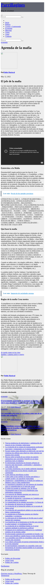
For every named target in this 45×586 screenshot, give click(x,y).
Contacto (8, 36)
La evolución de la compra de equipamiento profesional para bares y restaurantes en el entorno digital (24, 448)
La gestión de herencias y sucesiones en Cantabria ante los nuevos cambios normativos (24, 499)
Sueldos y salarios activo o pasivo (12, 354)
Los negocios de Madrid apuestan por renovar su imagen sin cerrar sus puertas (22, 495)
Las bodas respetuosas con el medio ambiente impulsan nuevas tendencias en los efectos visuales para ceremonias (24, 471)
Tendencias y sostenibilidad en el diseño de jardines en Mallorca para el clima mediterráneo (24, 481)
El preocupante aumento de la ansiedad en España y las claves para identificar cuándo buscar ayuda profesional (21, 402)
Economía (8, 28)
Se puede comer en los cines (10, 352)
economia (4, 42)
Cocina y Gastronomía (13, 26)
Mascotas (8, 30)
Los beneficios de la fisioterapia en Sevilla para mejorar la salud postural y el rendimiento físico (24, 523)
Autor (7, 34)
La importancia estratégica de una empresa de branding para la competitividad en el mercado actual (24, 485)
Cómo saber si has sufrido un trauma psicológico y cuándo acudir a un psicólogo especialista (22, 477)
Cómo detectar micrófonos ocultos (17, 475)
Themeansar (5, 575)
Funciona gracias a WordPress (11, 573)
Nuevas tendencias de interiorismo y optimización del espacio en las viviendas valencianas (23, 444)
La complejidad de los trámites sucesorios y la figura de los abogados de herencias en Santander (24, 503)
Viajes (7, 32)
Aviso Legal (9, 560)
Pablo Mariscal (9, 72)
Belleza (7, 24)
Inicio (7, 22)
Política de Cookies (12, 562)
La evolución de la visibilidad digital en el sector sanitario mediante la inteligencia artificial (21, 527)
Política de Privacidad (12, 558)
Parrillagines (13, 4)
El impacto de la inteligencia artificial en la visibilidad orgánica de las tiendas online (23, 531)
